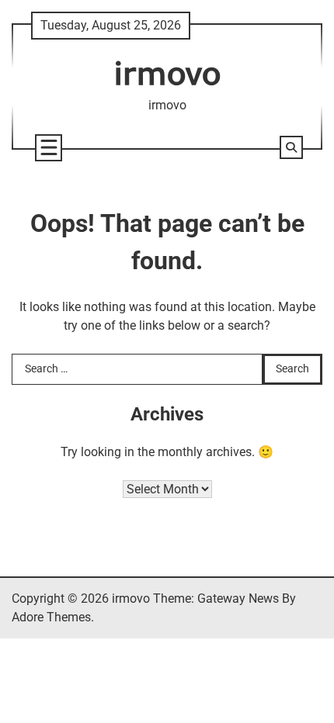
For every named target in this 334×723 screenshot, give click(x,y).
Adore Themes (51, 617)
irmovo (167, 72)
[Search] (291, 147)
